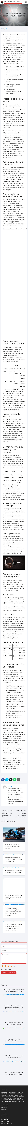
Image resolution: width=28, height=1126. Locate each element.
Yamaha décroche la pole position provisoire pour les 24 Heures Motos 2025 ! (7, 814)
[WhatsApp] (14, 779)
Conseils (3, 1113)
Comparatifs (4, 1115)
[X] (10, 779)
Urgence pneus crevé (6, 1123)
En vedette (4, 1107)
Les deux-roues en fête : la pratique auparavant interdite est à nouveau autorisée (21, 814)
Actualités (3, 1109)
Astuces (3, 1111)
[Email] (18, 779)
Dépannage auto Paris (7, 1121)
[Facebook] (3, 779)
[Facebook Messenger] (7, 779)
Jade (5, 28)
